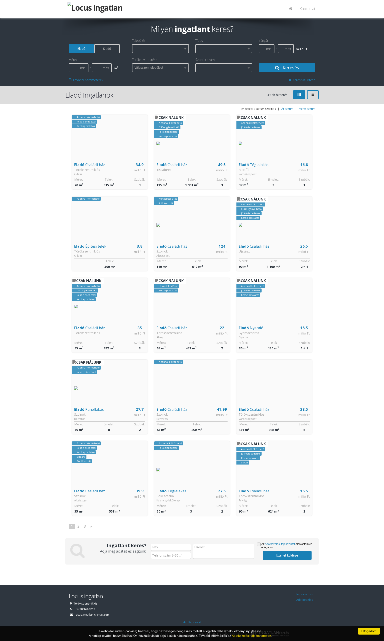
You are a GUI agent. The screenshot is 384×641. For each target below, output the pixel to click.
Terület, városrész (144, 60)
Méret (73, 60)
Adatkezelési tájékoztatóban (251, 635)
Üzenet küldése (287, 555)
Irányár (263, 40)
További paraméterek (87, 80)
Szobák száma (205, 60)
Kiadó (107, 48)
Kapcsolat (307, 8)
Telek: (109, 179)
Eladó (81, 48)
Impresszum (304, 594)
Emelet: (273, 179)
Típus (199, 40)
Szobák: (139, 179)
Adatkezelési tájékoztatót (280, 544)
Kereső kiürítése (303, 80)
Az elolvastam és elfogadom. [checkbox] (286, 546)
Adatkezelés (304, 600)
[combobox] (160, 48)
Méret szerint (307, 109)
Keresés (290, 68)
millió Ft (139, 170)
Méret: (79, 179)
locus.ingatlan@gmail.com (92, 615)
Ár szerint (287, 109)
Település (139, 40)
